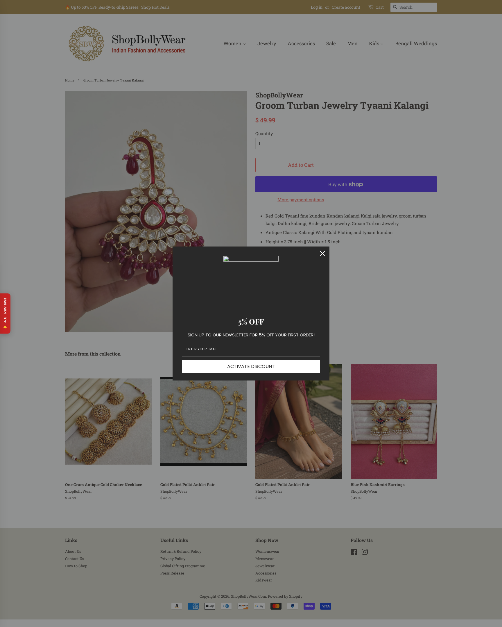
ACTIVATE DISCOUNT (251, 366)
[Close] (322, 253)
